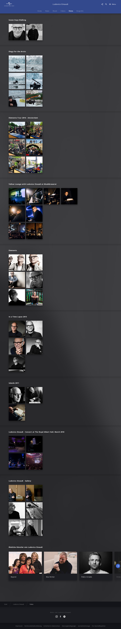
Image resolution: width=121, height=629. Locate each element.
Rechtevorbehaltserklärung (33, 626)
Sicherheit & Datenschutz (52, 626)
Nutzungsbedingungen (69, 626)
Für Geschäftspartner (98, 626)
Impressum (18, 626)
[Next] (118, 566)
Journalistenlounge (84, 626)
